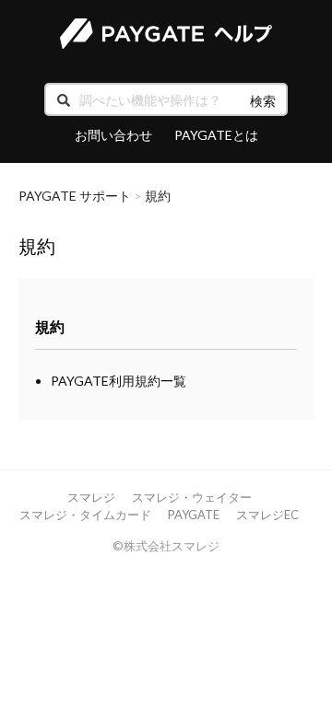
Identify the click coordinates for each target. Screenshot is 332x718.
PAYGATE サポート (74, 195)
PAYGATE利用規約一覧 (118, 380)
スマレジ (91, 497)
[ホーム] (166, 33)
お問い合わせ (113, 135)
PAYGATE (193, 514)
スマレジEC (267, 514)
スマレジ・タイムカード (85, 514)
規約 (158, 195)
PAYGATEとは (216, 135)
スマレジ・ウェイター (192, 497)
